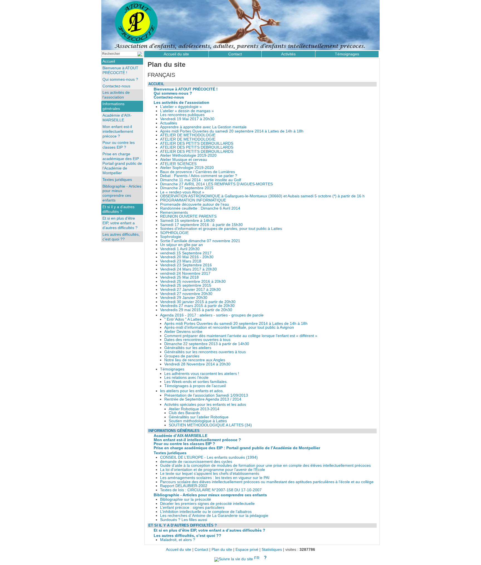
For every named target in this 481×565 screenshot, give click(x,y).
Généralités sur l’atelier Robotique (199, 417)
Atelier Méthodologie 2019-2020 (188, 155)
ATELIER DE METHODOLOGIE (187, 135)
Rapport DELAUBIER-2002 (183, 486)
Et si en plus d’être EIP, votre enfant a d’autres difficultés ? (209, 530)
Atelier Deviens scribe (183, 332)
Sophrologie (170, 237)
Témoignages (172, 369)
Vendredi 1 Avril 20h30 (180, 249)
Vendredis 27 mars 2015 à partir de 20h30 (197, 306)
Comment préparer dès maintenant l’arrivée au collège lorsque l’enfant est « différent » (240, 336)
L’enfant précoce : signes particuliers (192, 507)
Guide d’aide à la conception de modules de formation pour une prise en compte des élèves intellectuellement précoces (265, 465)
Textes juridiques (170, 453)
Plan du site (222, 549)
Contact (235, 54)
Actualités (168, 123)
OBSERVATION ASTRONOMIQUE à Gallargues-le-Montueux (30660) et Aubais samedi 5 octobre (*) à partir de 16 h (262, 196)
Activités (288, 54)
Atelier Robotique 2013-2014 (194, 409)
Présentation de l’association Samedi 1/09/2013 (206, 395)
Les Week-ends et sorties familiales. (196, 382)
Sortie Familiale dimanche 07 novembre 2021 (200, 241)
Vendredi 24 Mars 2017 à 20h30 (188, 269)
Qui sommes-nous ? (173, 93)
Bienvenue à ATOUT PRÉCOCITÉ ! (186, 89)
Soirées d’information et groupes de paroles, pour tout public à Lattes (221, 229)
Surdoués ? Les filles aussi (183, 520)
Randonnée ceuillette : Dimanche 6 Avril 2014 (200, 208)
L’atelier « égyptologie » (181, 107)
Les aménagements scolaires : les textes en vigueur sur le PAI (214, 478)
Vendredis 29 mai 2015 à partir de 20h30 (196, 310)
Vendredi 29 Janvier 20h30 (183, 298)
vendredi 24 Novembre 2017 (185, 273)
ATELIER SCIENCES (178, 164)
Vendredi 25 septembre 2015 (185, 285)
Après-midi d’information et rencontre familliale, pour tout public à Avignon (229, 327)
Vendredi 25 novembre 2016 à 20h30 (193, 281)
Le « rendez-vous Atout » (182, 192)
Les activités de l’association (181, 102)
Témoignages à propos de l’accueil (195, 386)
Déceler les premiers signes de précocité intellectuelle (207, 504)
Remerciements (174, 212)
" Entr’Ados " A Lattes (183, 319)
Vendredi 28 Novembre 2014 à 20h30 (197, 364)
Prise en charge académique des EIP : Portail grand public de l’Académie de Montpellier (237, 448)
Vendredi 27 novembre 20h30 (186, 294)
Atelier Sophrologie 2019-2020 (187, 168)
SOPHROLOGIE (174, 233)
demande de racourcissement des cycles (196, 462)
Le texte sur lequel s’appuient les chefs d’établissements (209, 473)
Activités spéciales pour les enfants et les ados (205, 404)
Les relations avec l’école (186, 377)
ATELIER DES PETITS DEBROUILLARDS (196, 143)
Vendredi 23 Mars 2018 (180, 261)
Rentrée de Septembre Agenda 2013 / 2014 (202, 399)
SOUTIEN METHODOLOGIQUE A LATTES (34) (210, 425)
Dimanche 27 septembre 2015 (186, 188)
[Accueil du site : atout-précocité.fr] (240, 25)
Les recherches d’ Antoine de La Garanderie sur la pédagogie (214, 516)
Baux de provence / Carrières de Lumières (197, 172)
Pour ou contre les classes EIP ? (184, 444)
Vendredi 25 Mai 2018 (179, 277)
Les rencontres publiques (182, 115)
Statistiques (272, 549)
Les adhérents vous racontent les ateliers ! (201, 374)
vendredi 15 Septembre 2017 (186, 253)
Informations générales (174, 431)
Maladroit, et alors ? (177, 540)
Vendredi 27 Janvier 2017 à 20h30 (190, 290)
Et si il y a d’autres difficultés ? (182, 525)
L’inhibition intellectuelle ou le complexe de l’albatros (206, 512)
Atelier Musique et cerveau (183, 160)
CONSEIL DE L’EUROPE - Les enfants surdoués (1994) (209, 457)
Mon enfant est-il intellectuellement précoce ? (197, 440)
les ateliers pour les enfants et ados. (192, 391)
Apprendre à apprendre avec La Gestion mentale (203, 127)
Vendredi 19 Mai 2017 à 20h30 (187, 119)
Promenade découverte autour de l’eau (194, 204)
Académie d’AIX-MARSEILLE (180, 436)
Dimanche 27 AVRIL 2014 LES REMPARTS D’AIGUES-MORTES (216, 184)
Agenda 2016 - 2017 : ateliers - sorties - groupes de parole (212, 315)
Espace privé (246, 549)
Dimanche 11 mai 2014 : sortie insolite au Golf (200, 180)
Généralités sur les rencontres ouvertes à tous (205, 352)
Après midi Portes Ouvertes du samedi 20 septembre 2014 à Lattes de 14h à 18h (231, 131)
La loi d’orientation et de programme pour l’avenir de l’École (212, 470)
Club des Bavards (184, 413)
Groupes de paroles (181, 356)
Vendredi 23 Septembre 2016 (186, 265)
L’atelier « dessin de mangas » (187, 111)
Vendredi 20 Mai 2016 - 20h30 (186, 257)
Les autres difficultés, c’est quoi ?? (187, 536)
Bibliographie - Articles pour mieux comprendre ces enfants (210, 495)
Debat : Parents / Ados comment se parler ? (198, 176)
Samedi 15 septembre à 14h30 (187, 220)
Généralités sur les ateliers (187, 348)
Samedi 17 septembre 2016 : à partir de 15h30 (201, 225)
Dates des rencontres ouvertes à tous (197, 340)
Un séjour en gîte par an (181, 245)
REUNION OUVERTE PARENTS (188, 216)
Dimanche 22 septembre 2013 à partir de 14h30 (206, 344)
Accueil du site (176, 54)
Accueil (156, 84)
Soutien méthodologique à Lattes (198, 421)
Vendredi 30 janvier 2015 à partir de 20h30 (197, 302)
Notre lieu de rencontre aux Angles (194, 360)
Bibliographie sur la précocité (185, 499)
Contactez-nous (169, 97)
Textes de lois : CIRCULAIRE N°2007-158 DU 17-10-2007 (211, 490)
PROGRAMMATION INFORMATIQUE (193, 200)
